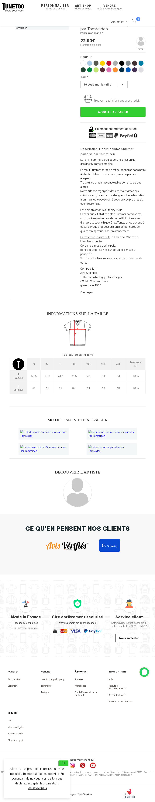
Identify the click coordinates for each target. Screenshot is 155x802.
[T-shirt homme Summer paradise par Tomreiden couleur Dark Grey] (128, 63)
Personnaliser (55, 7)
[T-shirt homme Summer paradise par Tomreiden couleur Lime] (96, 70)
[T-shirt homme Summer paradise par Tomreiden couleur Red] (109, 63)
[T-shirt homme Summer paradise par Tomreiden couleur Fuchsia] (109, 70)
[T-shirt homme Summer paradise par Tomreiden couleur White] (83, 63)
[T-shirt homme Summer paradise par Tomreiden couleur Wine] (102, 70)
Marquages (80, 686)
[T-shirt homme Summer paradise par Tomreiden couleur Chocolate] (134, 63)
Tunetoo (79, 679)
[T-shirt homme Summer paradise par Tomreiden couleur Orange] (115, 70)
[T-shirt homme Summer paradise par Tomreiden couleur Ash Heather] (141, 70)
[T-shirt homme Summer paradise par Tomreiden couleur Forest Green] (83, 70)
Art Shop (83, 7)
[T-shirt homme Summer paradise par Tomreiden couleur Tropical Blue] (141, 63)
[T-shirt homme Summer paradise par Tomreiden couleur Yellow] (102, 63)
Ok (63, 763)
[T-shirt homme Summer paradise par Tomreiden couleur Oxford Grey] (115, 63)
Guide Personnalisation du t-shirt (86, 693)
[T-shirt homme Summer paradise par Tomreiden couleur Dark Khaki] (96, 63)
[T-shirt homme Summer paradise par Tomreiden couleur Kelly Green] (89, 70)
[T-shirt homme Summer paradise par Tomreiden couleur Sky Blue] (89, 63)
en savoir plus (37, 788)
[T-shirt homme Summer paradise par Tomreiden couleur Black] (122, 63)
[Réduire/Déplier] (144, 672)
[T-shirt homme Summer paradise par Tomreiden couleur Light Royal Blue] (128, 70)
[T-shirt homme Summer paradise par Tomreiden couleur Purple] (134, 70)
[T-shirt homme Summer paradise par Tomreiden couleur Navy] (122, 70)
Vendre (109, 7)
